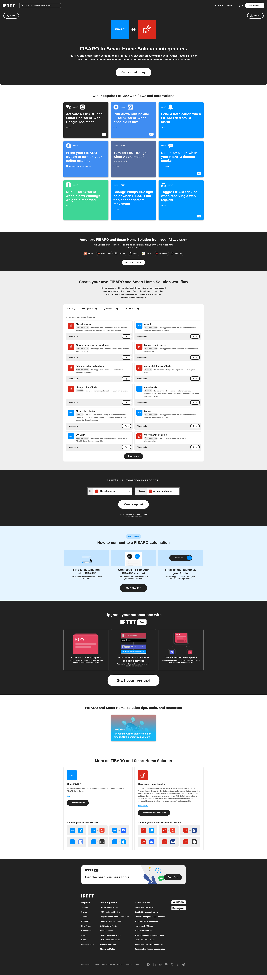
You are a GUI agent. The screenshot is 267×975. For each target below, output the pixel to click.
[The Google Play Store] (178, 908)
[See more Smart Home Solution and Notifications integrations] (147, 830)
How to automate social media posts (149, 944)
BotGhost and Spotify (108, 926)
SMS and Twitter (106, 930)
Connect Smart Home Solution (154, 813)
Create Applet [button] (133, 504)
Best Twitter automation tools (146, 912)
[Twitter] (172, 964)
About (136, 964)
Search (84, 935)
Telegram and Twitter (108, 944)
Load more (133, 456)
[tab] (70, 308)
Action (149, 369)
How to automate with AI (144, 907)
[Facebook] (148, 964)
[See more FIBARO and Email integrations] (119, 830)
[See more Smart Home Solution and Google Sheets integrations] (190, 830)
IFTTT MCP (85, 921)
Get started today (133, 72)
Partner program (108, 964)
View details (73, 336)
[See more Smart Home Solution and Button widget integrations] (169, 830)
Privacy (129, 964)
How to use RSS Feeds (144, 926)
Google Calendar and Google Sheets (114, 917)
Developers (85, 964)
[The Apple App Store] (178, 902)
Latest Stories (142, 902)
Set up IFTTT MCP (133, 262)
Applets (84, 917)
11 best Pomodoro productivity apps (149, 935)
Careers (96, 964)
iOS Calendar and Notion (110, 912)
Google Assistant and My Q (110, 921)
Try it (126, 336)
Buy (68, 796)
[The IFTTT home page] (9, 5)
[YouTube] (166, 964)
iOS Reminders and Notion (110, 935)
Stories (84, 912)
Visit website (143, 806)
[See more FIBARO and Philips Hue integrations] (98, 842)
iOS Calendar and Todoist (110, 940)
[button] (133, 588)
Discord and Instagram (109, 907)
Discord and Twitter (107, 949)
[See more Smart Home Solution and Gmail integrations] (169, 842)
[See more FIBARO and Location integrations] (76, 830)
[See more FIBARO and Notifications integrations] (119, 842)
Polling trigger (83, 327)
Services (84, 907)
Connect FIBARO (78, 803)
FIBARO (89, 48)
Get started (254, 5)
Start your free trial (133, 680)
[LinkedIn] (154, 964)
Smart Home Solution (131, 48)
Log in (240, 5)
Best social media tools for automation (150, 949)
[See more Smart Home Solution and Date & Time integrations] (190, 842)
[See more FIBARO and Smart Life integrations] (76, 842)
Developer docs (87, 944)
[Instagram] (160, 964)
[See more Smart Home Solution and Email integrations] (147, 842)
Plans (229, 5)
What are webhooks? (143, 930)
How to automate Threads (145, 940)
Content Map (86, 930)
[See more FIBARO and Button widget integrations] (98, 830)
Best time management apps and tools (150, 917)
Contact (120, 964)
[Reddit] (184, 964)
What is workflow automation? (147, 921)
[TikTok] (178, 964)
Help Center (86, 926)
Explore (219, 5)
